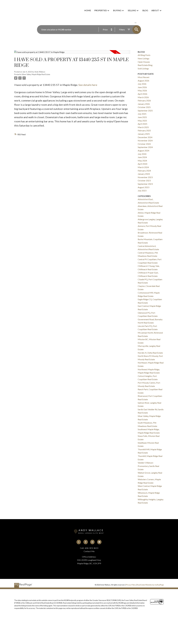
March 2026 (143, 97)
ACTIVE (129, 23)
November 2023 (145, 177)
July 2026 (142, 84)
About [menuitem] (155, 10)
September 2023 (145, 184)
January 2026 (144, 104)
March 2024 (143, 167)
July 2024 (142, 154)
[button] (78, 542)
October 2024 (144, 144)
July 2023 (142, 190)
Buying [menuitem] (117, 10)
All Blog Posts (144, 55)
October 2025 (144, 107)
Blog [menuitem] (145, 10)
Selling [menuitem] (132, 10)
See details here (87, 84)
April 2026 (142, 94)
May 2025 (142, 120)
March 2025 (143, 127)
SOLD (139, 23)
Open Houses (144, 62)
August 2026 (143, 80)
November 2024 (145, 140)
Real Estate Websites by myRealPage (150, 585)
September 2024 (145, 147)
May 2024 (142, 160)
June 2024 (142, 157)
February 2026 (144, 100)
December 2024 (145, 137)
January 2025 (144, 134)
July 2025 (142, 114)
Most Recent (143, 77)
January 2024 (144, 174)
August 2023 (143, 187)
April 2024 (142, 164)
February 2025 (144, 130)
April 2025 (142, 124)
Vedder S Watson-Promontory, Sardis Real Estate (148, 466)
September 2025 (145, 110)
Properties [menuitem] (100, 10)
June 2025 (142, 117)
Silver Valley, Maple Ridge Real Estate (36, 74)
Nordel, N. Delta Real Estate (150, 352)
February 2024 (144, 170)
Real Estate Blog (145, 65)
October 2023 (144, 180)
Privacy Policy (131, 585)
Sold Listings (143, 68)
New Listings (143, 58)
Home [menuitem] (87, 10)
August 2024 (143, 150)
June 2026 (142, 87)
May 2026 (142, 90)
